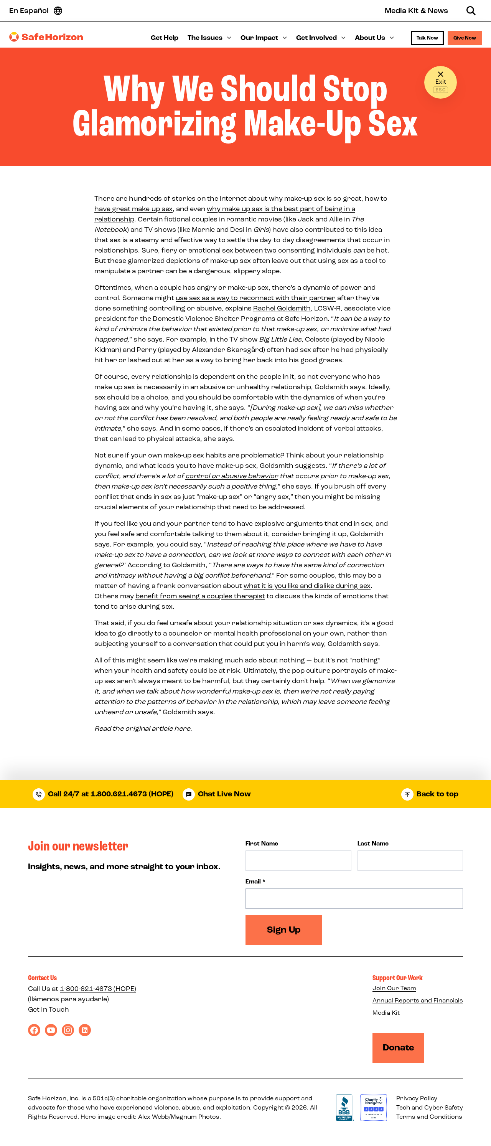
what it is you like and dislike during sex (307, 585)
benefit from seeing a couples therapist (200, 596)
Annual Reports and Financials (417, 1000)
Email (255, 881)
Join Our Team (394, 988)
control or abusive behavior (231, 476)
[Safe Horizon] (46, 37)
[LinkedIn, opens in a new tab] (85, 1030)
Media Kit (386, 1012)
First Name (262, 843)
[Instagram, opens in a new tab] (68, 1030)
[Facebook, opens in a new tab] (34, 1030)
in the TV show (255, 339)
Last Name (373, 843)
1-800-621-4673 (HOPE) (98, 988)
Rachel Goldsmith (282, 308)
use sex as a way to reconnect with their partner (256, 298)
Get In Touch (48, 1009)
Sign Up (284, 930)
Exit (440, 81)
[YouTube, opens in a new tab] (51, 1030)
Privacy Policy (416, 1098)
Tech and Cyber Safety (429, 1107)
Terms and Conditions (429, 1116)
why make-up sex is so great (315, 198)
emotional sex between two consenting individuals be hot (287, 250)
